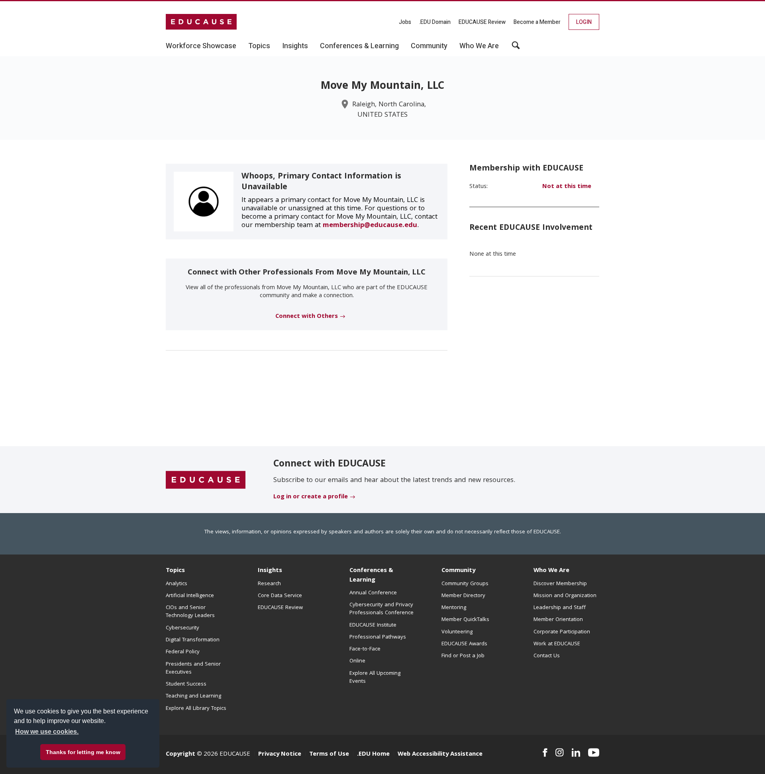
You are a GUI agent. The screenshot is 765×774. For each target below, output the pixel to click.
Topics (175, 571)
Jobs (405, 22)
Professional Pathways (377, 637)
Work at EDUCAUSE (557, 644)
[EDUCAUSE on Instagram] (559, 752)
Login (584, 22)
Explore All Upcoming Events (374, 677)
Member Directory (463, 596)
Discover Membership (560, 584)
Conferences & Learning (371, 575)
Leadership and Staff (560, 608)
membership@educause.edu (370, 225)
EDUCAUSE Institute (372, 625)
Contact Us (547, 656)
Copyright (180, 754)
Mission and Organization (565, 596)
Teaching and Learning (193, 696)
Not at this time (566, 187)
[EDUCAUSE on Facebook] (545, 752)
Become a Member (537, 22)
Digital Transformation (193, 640)
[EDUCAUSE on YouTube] (593, 752)
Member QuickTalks (465, 619)
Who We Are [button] (479, 46)
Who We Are (551, 571)
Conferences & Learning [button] (359, 46)
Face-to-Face (365, 649)
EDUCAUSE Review (482, 22)
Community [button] (429, 46)
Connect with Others (306, 317)
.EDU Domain (435, 22)
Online (357, 661)
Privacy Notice (279, 754)
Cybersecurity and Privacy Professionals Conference (381, 609)
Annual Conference (373, 593)
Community (458, 571)
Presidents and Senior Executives (193, 668)
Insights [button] (295, 46)
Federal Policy (183, 652)
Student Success (186, 684)
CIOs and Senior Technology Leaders (190, 612)
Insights (270, 571)
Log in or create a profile (310, 497)
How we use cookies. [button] (46, 731)
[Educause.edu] (205, 480)
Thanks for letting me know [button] (83, 752)
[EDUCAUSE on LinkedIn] (576, 752)
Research (269, 584)
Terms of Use (329, 754)
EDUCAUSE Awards (464, 644)
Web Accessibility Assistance (440, 754)
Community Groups (464, 584)
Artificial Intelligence (190, 596)
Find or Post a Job (462, 656)
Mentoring (453, 608)
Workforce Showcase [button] (201, 46)
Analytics (176, 584)
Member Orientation (558, 619)
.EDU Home (373, 754)
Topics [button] (259, 46)
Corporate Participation (562, 632)
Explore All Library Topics (196, 708)
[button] (516, 48)
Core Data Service (280, 596)
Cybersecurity (182, 628)
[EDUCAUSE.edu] (201, 22)
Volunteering (457, 632)
